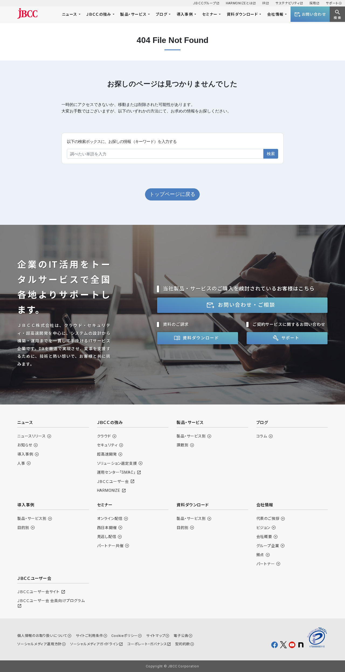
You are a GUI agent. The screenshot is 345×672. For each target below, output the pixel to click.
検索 (271, 153)
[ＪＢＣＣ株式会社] (27, 13)
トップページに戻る (172, 194)
